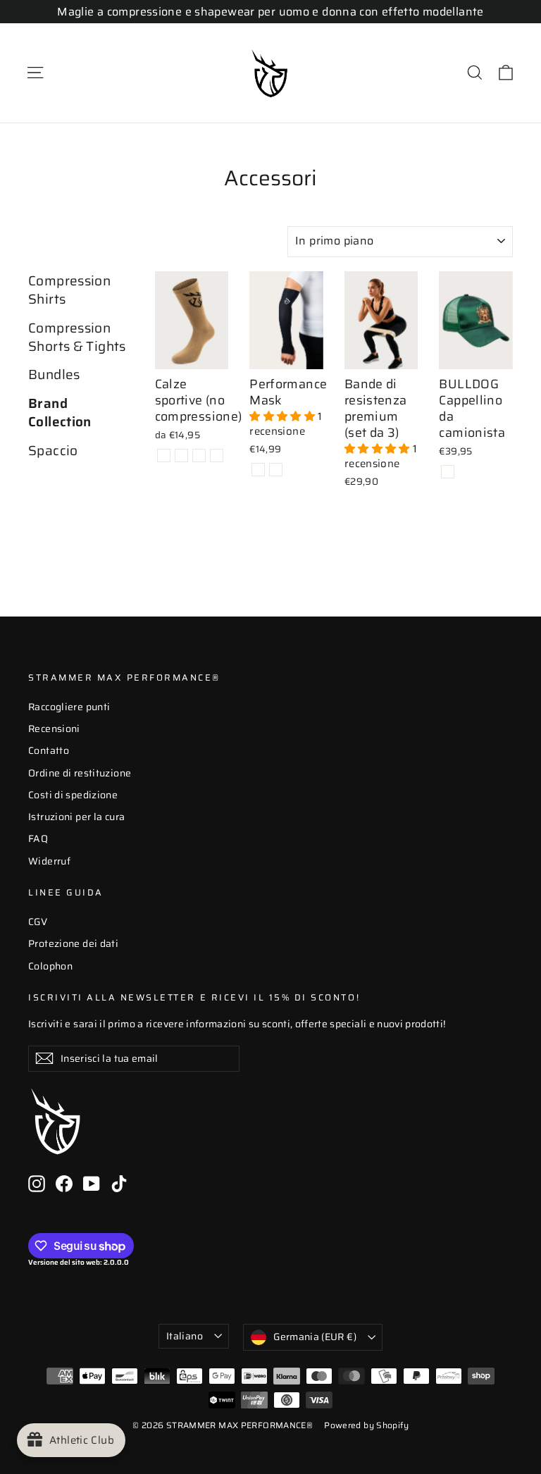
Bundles (54, 375)
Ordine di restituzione (79, 773)
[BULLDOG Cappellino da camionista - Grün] (448, 472)
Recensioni (54, 728)
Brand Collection (60, 413)
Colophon (50, 966)
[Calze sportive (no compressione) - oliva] (217, 456)
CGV (37, 921)
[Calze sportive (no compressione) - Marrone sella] (181, 456)
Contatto (48, 750)
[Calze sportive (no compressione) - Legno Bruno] (164, 456)
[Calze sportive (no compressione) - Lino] (199, 456)
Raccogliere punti (69, 706)
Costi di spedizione (73, 795)
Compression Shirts (69, 290)
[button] (283, 416)
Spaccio (53, 451)
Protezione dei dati (73, 943)
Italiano (184, 1336)
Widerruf (49, 861)
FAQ (38, 838)
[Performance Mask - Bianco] (276, 470)
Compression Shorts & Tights (77, 337)
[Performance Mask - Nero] (258, 470)
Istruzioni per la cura (76, 816)
